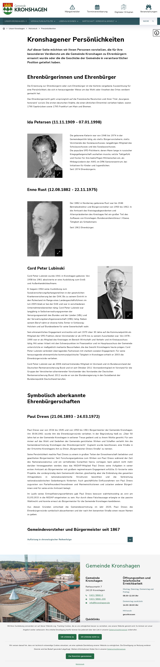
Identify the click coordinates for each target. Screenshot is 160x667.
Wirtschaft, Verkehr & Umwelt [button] (98, 21)
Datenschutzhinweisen (118, 630)
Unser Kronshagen (17, 28)
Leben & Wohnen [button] (67, 21)
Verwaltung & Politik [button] (42, 21)
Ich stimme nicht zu (90, 637)
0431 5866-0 (96, 595)
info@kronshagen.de (99, 602)
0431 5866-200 (97, 599)
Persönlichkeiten (48, 28)
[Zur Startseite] (4, 28)
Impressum (80, 664)
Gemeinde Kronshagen (113, 565)
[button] (156, 32)
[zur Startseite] (25, 8)
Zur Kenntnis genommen (80, 656)
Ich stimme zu (67, 637)
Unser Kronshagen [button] (14, 21)
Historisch (33, 28)
